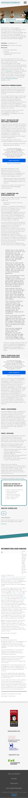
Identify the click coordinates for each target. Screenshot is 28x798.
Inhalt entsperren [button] (14, 160)
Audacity (20, 592)
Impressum (14, 783)
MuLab (2, 594)
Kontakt (14, 778)
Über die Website (14, 774)
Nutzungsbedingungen (14, 788)
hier (15, 641)
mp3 (4, 513)
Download (9, 71)
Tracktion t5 (15, 592)
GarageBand (23, 598)
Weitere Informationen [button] (14, 163)
